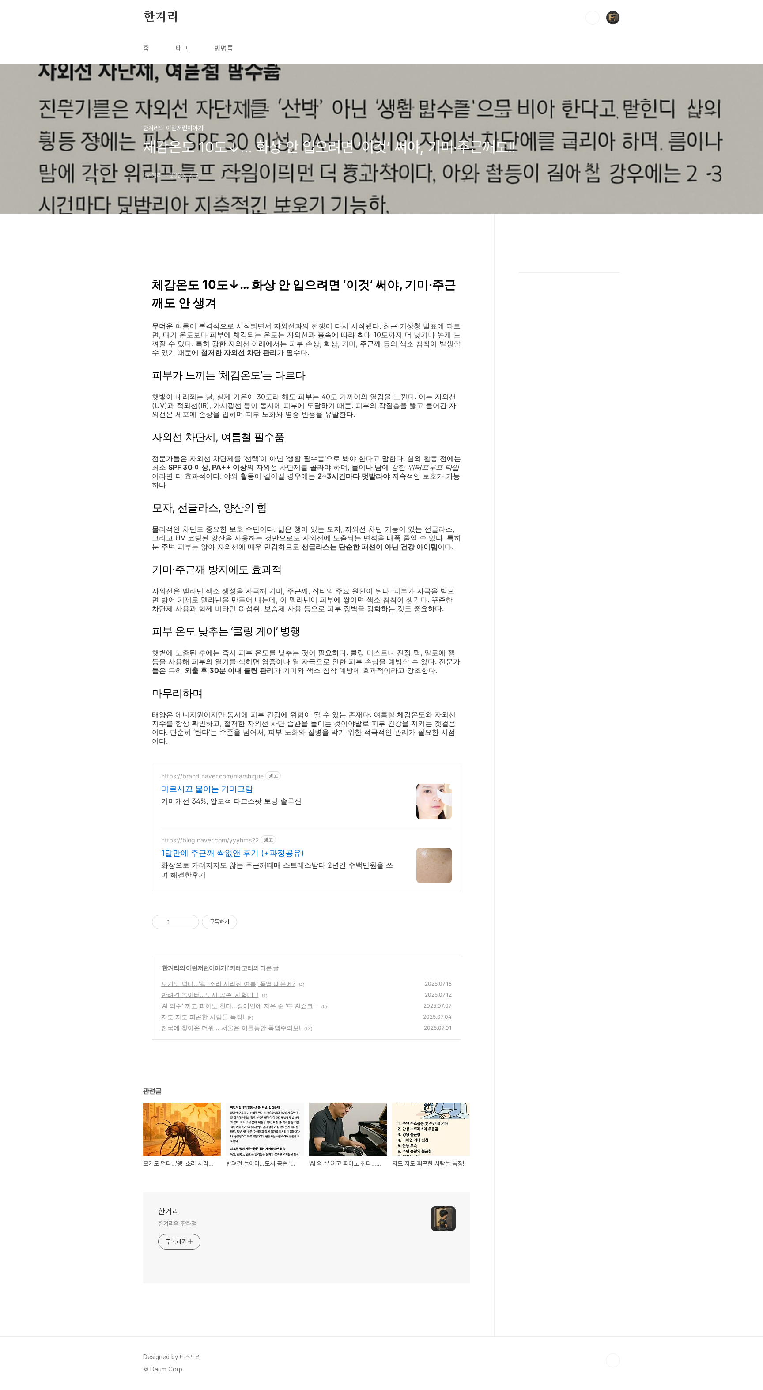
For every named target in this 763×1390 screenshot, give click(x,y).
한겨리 (160, 17)
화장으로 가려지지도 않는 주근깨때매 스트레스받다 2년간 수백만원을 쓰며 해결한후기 (277, 870)
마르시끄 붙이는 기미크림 (207, 788)
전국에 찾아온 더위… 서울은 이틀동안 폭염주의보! (231, 1027)
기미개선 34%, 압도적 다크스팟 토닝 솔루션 (231, 801)
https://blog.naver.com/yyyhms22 (210, 840)
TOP (613, 1360)
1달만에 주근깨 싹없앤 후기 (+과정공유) (232, 852)
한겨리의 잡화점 (177, 1223)
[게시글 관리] (189, 922)
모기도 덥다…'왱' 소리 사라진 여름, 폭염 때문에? (228, 983)
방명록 (224, 48)
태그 (182, 48)
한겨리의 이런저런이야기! (195, 967)
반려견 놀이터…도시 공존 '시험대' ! (209, 994)
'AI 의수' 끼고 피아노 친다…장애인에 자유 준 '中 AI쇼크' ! (239, 1005)
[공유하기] (178, 922)
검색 (592, 17)
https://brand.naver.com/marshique (212, 776)
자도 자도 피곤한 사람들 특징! (202, 1016)
